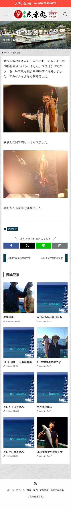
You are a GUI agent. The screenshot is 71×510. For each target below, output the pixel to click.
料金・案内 (32, 490)
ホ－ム (10, 490)
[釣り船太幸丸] (35, 14)
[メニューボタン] (6, 14)
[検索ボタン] (65, 14)
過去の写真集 (57, 490)
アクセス (20, 490)
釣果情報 (21, 40)
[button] (11, 246)
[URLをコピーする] (60, 246)
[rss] (35, 483)
